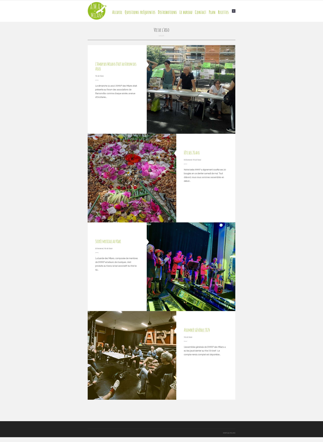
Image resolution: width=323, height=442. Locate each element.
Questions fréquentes (140, 12)
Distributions (167, 12)
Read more (99, 104)
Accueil (117, 12)
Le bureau (185, 12)
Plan (212, 12)
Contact (200, 12)
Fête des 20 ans (191, 152)
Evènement (188, 160)
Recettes (223, 12)
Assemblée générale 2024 (197, 330)
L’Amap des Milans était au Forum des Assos (115, 66)
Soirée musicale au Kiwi (108, 241)
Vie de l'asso (99, 76)
